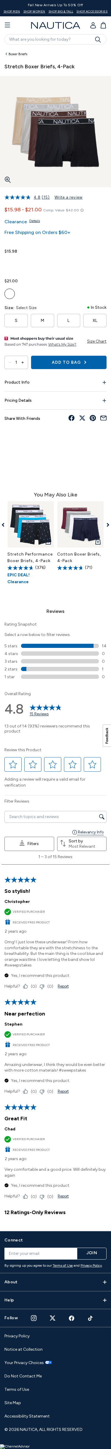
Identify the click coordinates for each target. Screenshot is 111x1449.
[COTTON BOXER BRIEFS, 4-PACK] (80, 524)
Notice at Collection (23, 1349)
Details (34, 221)
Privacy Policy (91, 1265)
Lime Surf (10, 294)
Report (63, 986)
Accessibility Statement (27, 1416)
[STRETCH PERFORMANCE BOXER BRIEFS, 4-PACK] (31, 524)
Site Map (12, 1402)
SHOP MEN (12, 11)
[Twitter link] (53, 1317)
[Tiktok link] (91, 1318)
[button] (13, 764)
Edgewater (23, 294)
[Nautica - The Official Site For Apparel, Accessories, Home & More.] (55, 25)
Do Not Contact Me (23, 1376)
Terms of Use (63, 1265)
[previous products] (5, 525)
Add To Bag (67, 362)
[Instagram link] (34, 1318)
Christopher (17, 901)
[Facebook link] (72, 1318)
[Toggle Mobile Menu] (7, 25)
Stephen (13, 1024)
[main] (55, 637)
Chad (9, 1129)
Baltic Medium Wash (10, 264)
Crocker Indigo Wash (36, 294)
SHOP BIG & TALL (61, 11)
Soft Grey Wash (50, 294)
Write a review (68, 197)
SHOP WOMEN (34, 11)
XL (95, 320)
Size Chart (97, 341)
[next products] (106, 525)
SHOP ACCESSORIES (91, 11)
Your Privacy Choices (24, 1363)
